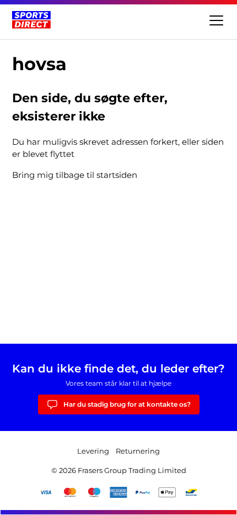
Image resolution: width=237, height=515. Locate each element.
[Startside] (31, 20)
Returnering (138, 450)
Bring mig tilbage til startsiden (74, 175)
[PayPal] (143, 492)
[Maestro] (94, 492)
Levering (93, 450)
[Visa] (46, 492)
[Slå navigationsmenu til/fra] (214, 19)
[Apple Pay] (167, 492)
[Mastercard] (70, 492)
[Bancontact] (191, 492)
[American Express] (118, 492)
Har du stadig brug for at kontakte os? (127, 404)
